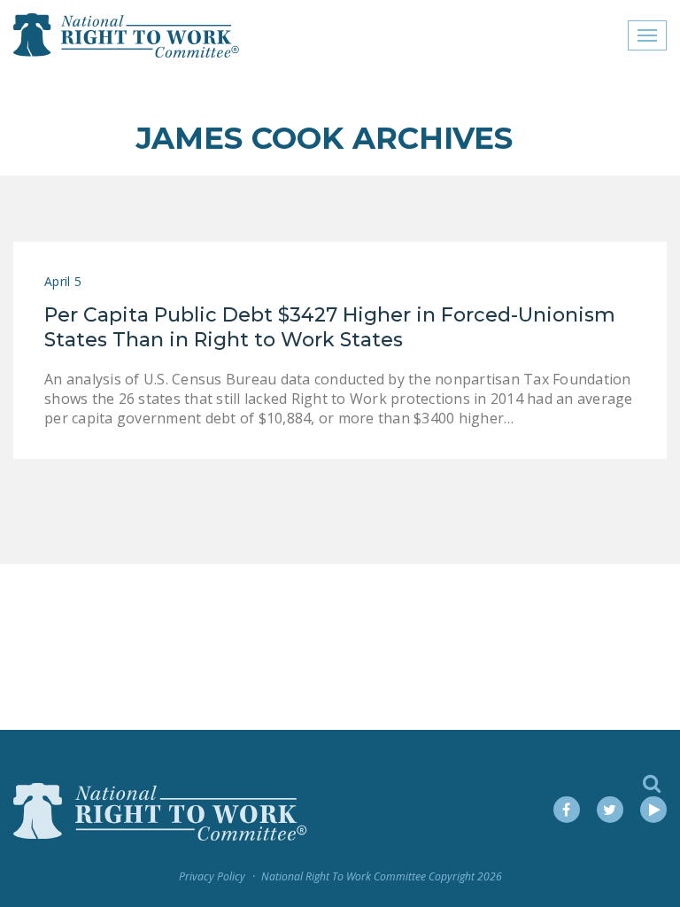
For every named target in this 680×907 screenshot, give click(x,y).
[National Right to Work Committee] (127, 35)
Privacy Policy (212, 876)
